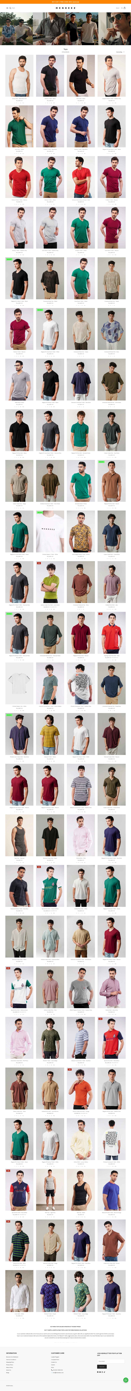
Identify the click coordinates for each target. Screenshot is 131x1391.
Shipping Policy (10, 1362)
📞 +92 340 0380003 (57, 1370)
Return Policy (9, 1367)
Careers (53, 1365)
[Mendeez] (66, 8)
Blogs (7, 1372)
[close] (7, 8)
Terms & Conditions (11, 1359)
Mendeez (11, 1385)
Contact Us (54, 1362)
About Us (8, 1370)
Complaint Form (55, 1359)
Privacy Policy (9, 1365)
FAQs (52, 1367)
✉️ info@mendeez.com (57, 1372)
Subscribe (101, 1367)
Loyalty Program (55, 1357)
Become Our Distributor (12, 1357)
